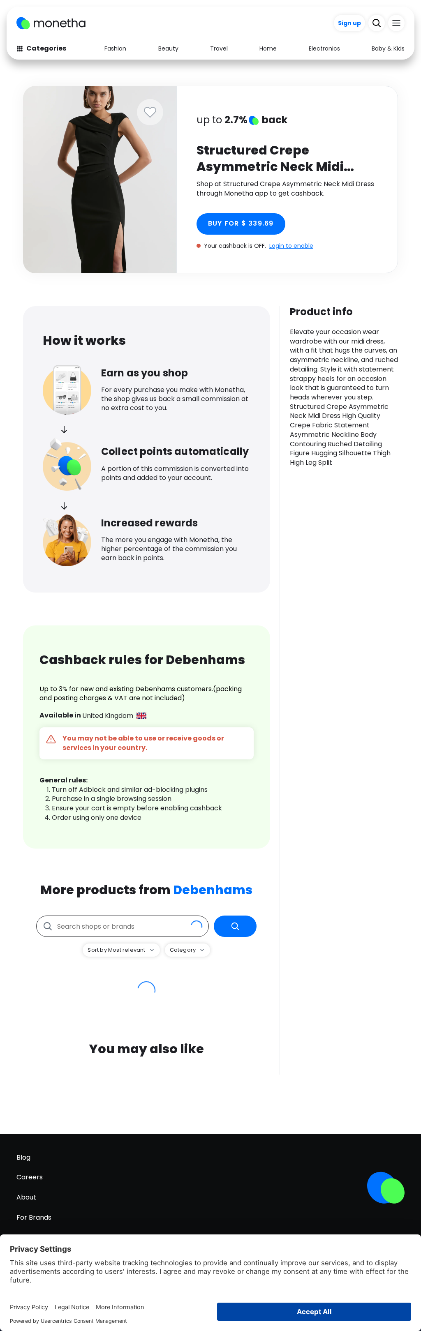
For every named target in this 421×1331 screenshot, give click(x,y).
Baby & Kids (388, 48)
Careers (29, 1177)
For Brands (33, 1217)
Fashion (115, 48)
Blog (23, 1157)
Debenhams (212, 890)
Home (268, 48)
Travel (219, 48)
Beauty (168, 48)
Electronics (324, 48)
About (26, 1197)
